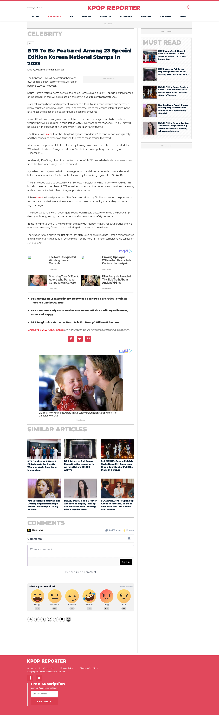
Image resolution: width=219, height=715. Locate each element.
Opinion (165, 16)
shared (39, 197)
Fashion (105, 16)
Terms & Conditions (89, 668)
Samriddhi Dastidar (54, 69)
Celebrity (54, 16)
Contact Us (48, 668)
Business (126, 16)
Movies (86, 16)
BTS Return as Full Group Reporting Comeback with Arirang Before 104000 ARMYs (174, 72)
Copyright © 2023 (37, 329)
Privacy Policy (66, 668)
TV (71, 16)
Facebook (71, 339)
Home (35, 16)
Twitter (80, 339)
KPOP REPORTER (114, 7)
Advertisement (109, 24)
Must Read (162, 42)
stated (49, 134)
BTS (30, 43)
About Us (31, 668)
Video (183, 16)
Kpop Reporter (56, 329)
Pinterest (88, 339)
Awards (146, 16)
